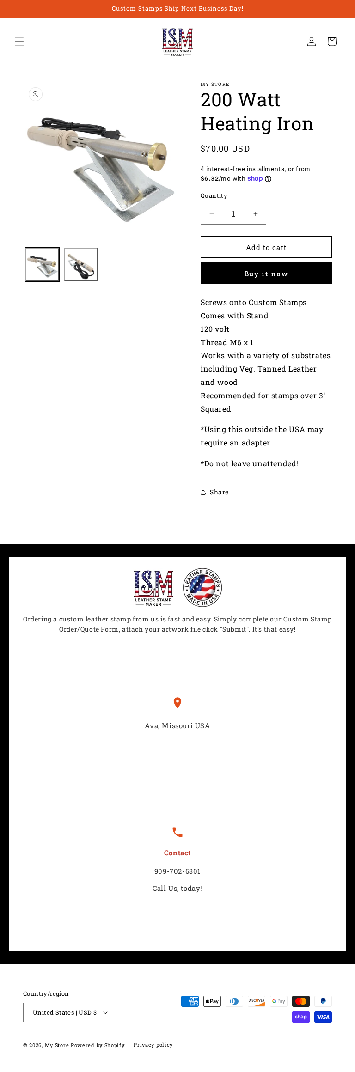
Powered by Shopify (98, 1045)
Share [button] (219, 491)
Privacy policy (153, 1044)
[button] (19, 41)
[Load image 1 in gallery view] (42, 264)
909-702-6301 (177, 871)
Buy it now (266, 273)
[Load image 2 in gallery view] (81, 264)
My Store (57, 1045)
